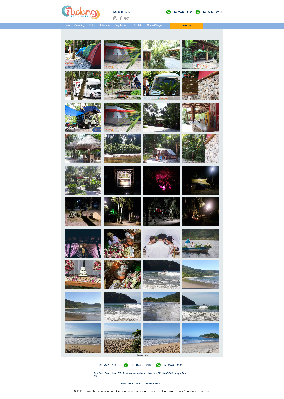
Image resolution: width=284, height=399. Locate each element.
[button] (83, 54)
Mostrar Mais (142, 355)
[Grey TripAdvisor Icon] (126, 18)
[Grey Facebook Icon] (120, 18)
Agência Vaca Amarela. (198, 391)
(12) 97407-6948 (140, 364)
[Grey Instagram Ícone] (115, 18)
